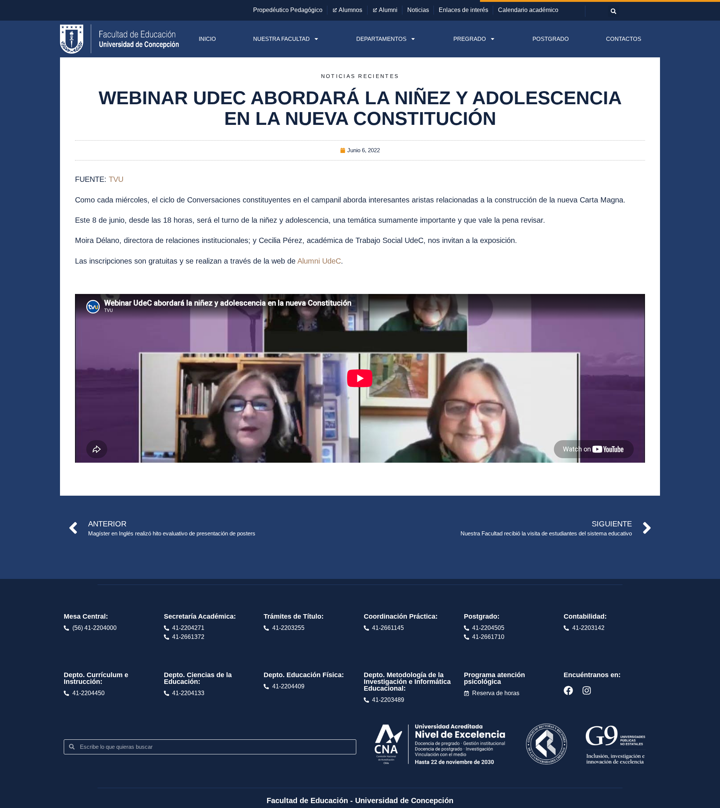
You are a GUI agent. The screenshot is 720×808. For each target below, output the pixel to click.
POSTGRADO (550, 39)
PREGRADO (469, 39)
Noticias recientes (360, 76)
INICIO (207, 39)
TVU (116, 179)
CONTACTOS (623, 39)
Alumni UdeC (319, 261)
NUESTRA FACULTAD (281, 39)
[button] (613, 11)
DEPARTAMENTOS (381, 39)
